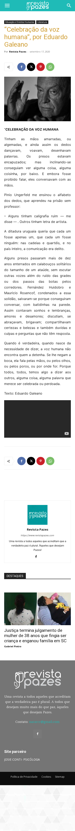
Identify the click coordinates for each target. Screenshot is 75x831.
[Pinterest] (40, 67)
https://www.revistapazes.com (37, 535)
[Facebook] (21, 67)
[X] (31, 67)
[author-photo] (38, 523)
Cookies (46, 777)
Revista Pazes (17, 51)
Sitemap (60, 777)
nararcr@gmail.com (44, 722)
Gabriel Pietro (12, 646)
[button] (7, 5)
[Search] (69, 5)
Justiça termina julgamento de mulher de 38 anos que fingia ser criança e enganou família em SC (35, 635)
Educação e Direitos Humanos (19, 22)
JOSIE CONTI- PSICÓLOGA (22, 759)
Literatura (42, 22)
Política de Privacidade (24, 777)
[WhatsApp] (50, 67)
